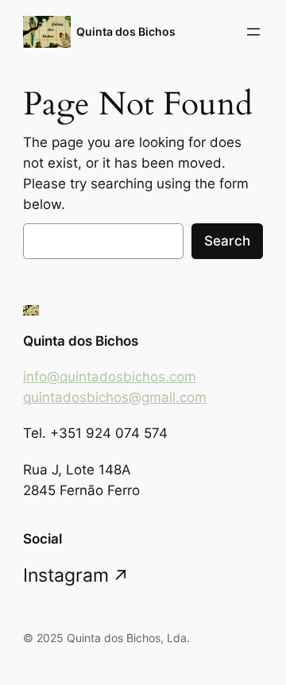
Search (227, 241)
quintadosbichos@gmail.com (115, 397)
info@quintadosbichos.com (109, 377)
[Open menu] (253, 31)
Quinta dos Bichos (126, 31)
